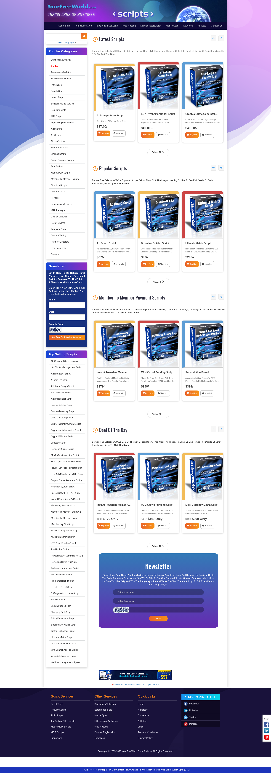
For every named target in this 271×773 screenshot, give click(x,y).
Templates (99, 738)
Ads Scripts (56, 129)
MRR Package (58, 210)
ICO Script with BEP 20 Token (65, 493)
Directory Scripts (59, 185)
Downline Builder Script (62, 449)
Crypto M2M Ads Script (62, 436)
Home (141, 704)
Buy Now (105, 264)
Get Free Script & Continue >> (66, 337)
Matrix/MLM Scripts (60, 172)
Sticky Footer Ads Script (62, 618)
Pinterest (193, 723)
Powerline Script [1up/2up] (64, 562)
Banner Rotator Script (61, 405)
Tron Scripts (57, 166)
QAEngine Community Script (65, 593)
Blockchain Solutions (107, 25)
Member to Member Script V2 (66, 512)
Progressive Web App (61, 72)
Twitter (192, 717)
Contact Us (217, 25)
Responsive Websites (61, 204)
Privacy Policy (145, 738)
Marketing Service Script (63, 505)
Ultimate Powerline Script (63, 643)
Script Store (64, 25)
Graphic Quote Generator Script (66, 480)
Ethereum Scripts (59, 147)
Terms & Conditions (148, 732)
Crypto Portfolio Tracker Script (66, 430)
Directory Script (58, 442)
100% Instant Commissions (64, 361)
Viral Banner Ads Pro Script (64, 650)
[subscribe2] (84, 36)
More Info (119, 264)
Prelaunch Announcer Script (65, 568)
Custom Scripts (58, 191)
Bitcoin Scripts (58, 141)
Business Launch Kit (61, 60)
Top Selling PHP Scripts (62, 122)
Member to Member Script (64, 518)
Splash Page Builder (61, 606)
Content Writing (58, 235)
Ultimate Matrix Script (61, 637)
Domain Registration (150, 25)
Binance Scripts (58, 154)
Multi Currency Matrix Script (64, 530)
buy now (105, 133)
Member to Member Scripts (65, 179)
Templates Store (83, 25)
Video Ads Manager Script (64, 656)
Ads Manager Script (61, 373)
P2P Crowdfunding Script (63, 543)
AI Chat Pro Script (59, 380)
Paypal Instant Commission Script (67, 555)
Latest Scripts (58, 97)
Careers (55, 254)
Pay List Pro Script (60, 549)
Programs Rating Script (62, 581)
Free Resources (58, 248)
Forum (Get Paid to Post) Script (66, 468)
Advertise (188, 25)
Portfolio (55, 198)
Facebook (194, 703)
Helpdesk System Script (62, 486)
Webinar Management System (66, 662)
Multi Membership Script (63, 537)
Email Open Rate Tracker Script (66, 461)
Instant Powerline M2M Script (65, 499)
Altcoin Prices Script (61, 392)
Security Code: (56, 324)
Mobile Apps (172, 25)
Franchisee (56, 85)
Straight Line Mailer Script (63, 624)
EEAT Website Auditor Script (65, 455)
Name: (52, 299)
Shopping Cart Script (61, 612)
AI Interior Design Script (62, 386)
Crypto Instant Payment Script (66, 424)
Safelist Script (58, 599)
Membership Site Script (62, 524)
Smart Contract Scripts (62, 160)
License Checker (59, 216)
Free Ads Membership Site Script (67, 474)
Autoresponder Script (61, 399)
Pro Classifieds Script (61, 574)
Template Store (58, 229)
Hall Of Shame (58, 223)
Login (140, 726)
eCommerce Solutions (106, 721)
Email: (52, 312)
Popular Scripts (58, 110)
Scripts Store (57, 91)
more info (119, 133)
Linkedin (193, 710)
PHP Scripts (57, 116)
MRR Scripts (57, 732)
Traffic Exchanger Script (62, 631)
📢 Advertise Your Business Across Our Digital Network (135, 684)
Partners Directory (60, 242)
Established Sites (103, 709)
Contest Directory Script (62, 411)
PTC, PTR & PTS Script (62, 587)
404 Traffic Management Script (66, 367)
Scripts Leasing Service (62, 103)
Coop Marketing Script (62, 417)
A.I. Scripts (56, 135)
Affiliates (202, 25)
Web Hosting (129, 25)
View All (157, 152)
